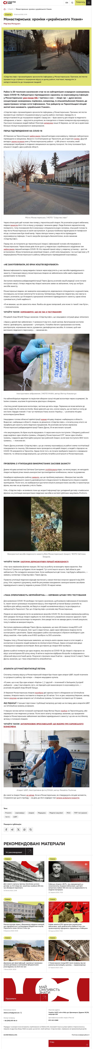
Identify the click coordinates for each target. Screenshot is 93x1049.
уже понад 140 (30, 98)
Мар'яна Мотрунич (12, 23)
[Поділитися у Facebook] (6, 829)
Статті (10, 9)
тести (7, 817)
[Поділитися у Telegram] (12, 829)
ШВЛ (15, 817)
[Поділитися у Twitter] (18, 829)
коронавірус (20, 813)
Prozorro (8, 813)
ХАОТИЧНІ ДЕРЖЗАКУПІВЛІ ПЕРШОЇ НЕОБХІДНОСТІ (45, 562)
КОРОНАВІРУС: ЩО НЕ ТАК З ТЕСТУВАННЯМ (41, 312)
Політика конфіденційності (80, 1035)
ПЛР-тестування (80, 813)
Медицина (42, 813)
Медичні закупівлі (56, 813)
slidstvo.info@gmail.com (12, 1013)
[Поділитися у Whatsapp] (24, 829)
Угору (52, 1042)
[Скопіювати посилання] (30, 829)
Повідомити (80, 2)
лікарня (31, 813)
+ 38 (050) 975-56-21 (10, 1021)
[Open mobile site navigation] (88, 2)
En (67, 2)
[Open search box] (72, 2)
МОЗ (68, 813)
